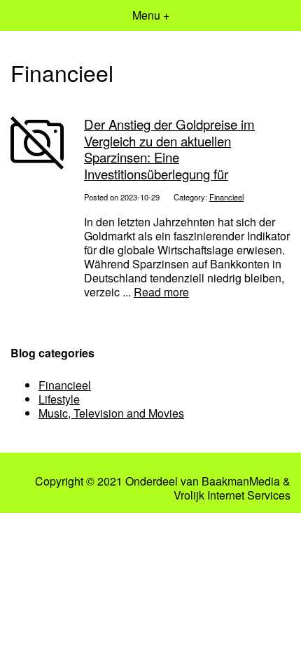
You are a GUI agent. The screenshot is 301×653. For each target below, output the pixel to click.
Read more (161, 292)
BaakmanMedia (241, 481)
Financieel (226, 196)
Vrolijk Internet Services (232, 495)
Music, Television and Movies (111, 413)
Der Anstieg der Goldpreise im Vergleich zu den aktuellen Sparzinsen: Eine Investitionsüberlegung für (169, 148)
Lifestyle (59, 399)
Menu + (150, 15)
